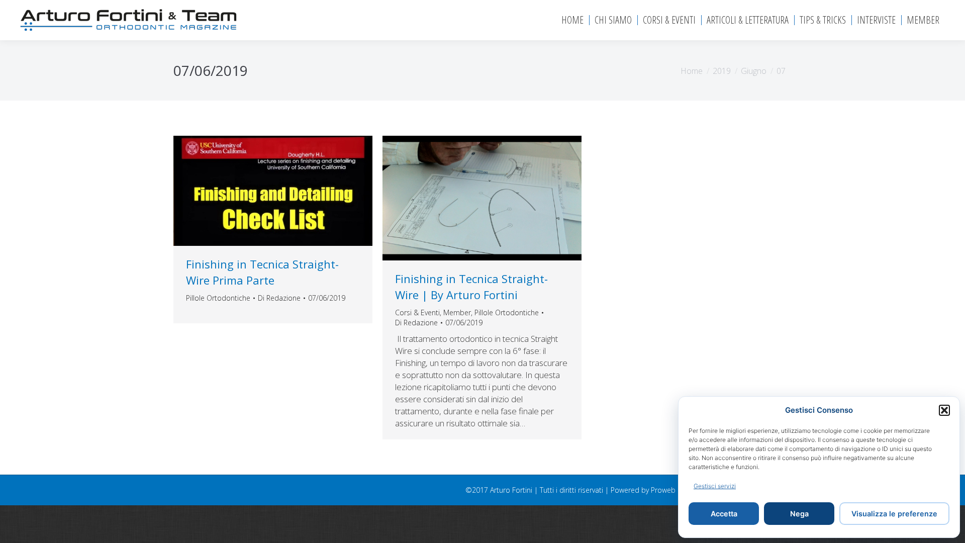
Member (457, 312)
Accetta (724, 513)
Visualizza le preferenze (894, 513)
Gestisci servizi (715, 486)
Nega (799, 513)
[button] (944, 410)
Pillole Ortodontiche (218, 298)
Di (279, 298)
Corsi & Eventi (417, 312)
